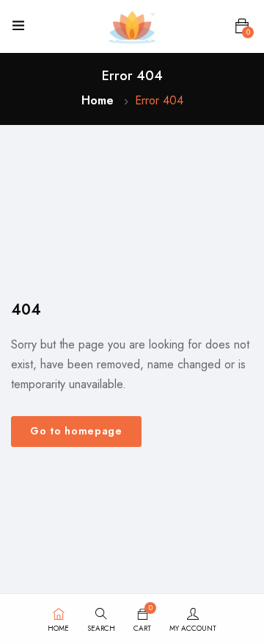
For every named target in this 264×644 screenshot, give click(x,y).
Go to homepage (76, 430)
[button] (242, 26)
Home (97, 100)
